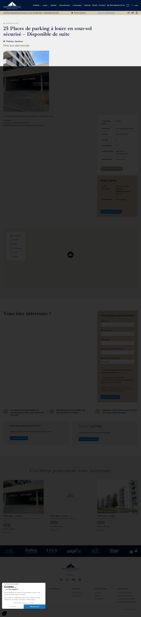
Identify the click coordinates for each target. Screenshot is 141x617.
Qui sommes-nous (78, 593)
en (136, 5)
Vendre (53, 5)
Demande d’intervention (125, 596)
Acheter (36, 5)
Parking (15, 257)
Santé (15, 244)
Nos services (64, 5)
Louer (45, 5)
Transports (16, 235)
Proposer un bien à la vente (125, 599)
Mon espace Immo (117, 5)
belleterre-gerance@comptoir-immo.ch (123, 191)
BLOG (94, 5)
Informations (100, 589)
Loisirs (15, 252)
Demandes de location (124, 593)
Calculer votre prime (88, 439)
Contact (102, 5)
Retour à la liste (12, 23)
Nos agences (99, 599)
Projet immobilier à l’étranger (126, 602)
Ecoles (15, 240)
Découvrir (7, 532)
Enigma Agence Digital (130, 609)
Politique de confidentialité (31, 609)
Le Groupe (77, 5)
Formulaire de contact (111, 211)
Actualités (98, 593)
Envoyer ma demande (110, 397)
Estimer (87, 5)
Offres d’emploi (77, 596)
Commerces (17, 248)
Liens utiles (122, 589)
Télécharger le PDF (18, 438)
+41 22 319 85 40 (121, 199)
